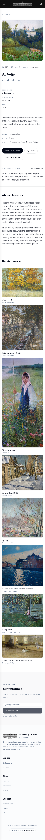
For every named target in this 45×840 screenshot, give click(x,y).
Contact (6, 808)
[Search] (41, 4)
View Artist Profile (12, 157)
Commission (8, 804)
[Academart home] (22, 4)
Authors (6, 767)
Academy (6, 785)
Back (7, 14)
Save (32, 151)
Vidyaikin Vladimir (11, 80)
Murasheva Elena (8, 302)
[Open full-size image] (22, 40)
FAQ (4, 813)
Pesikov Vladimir (7, 496)
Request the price (12, 151)
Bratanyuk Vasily (8, 663)
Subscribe (10, 710)
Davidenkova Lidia (8, 543)
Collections (7, 763)
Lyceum (6, 790)
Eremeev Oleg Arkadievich (11, 632)
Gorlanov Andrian (8, 356)
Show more (35, 168)
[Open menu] (4, 4)
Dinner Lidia (6, 453)
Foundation (7, 781)
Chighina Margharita (9, 591)
